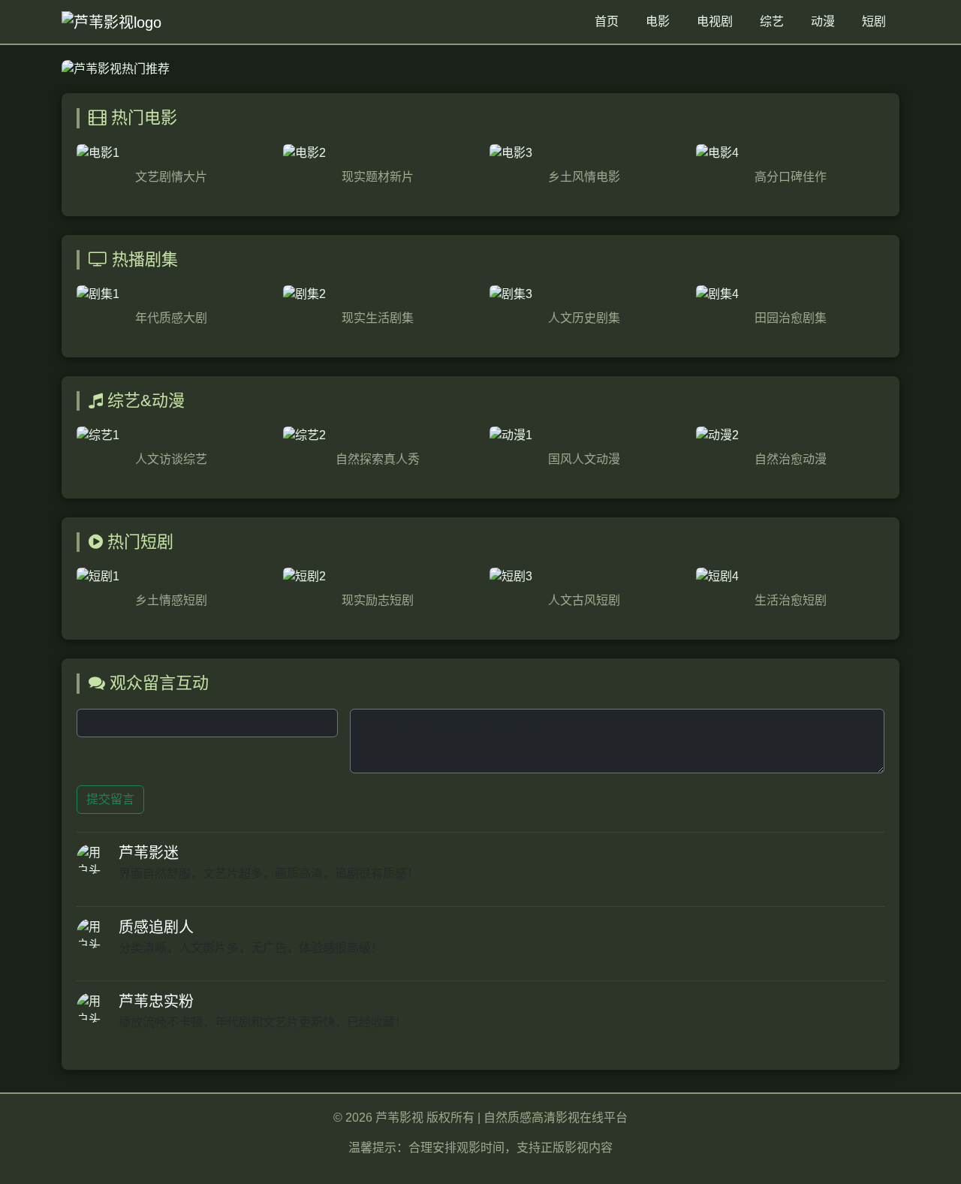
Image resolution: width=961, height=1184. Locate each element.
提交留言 (110, 799)
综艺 (772, 21)
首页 (607, 21)
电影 (658, 21)
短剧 (874, 21)
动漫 (823, 21)
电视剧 (715, 21)
